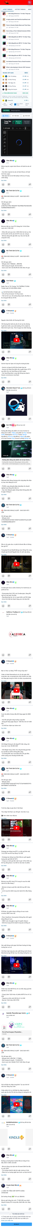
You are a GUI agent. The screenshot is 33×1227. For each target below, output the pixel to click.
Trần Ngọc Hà (11, 83)
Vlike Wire (9, 160)
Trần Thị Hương (12, 76)
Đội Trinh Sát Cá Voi (12, 190)
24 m (7, 163)
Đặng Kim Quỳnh (12, 89)
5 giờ (7, 1077)
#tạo (25, 433)
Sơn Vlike (9, 425)
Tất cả (6, 115)
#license (15, 434)
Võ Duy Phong (12, 86)
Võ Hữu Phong (12, 79)
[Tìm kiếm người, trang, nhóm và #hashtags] (30, 3)
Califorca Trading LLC (13, 612)
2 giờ (7, 283)
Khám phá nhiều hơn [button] (7, 1220)
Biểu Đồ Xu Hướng (18, 122)
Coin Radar (9, 281)
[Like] (16, 185)
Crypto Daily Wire (11, 1185)
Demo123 (10, 100)
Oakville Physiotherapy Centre (16, 1013)
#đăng (14, 433)
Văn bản (16, 115)
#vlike (3, 434)
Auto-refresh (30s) (20, 104)
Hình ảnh (27, 115)
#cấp (13, 438)
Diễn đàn (12, 104)
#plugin (24, 434)
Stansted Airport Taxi (13, 388)
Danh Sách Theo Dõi (26, 122)
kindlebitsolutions (12, 1122)
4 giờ (7, 848)
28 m (7, 193)
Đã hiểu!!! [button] (16, 1224)
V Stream (9, 311)
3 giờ (7, 584)
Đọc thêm (4, 180)
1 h (7, 223)
